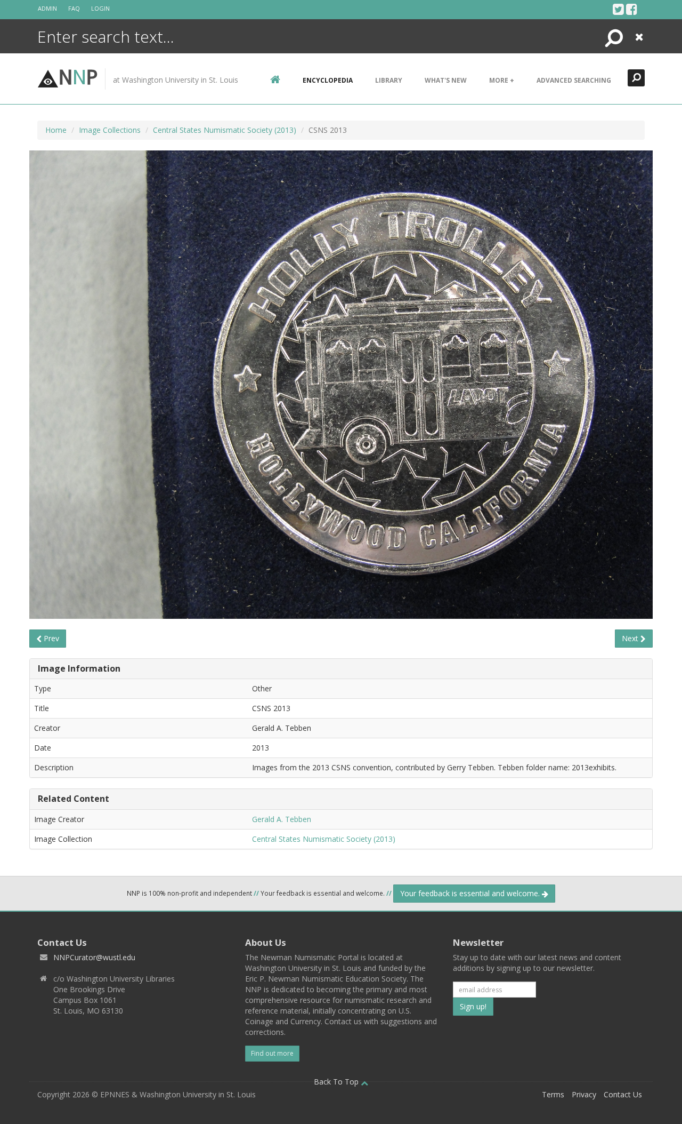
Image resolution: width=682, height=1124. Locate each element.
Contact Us (623, 1094)
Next (631, 638)
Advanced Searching (574, 80)
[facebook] (631, 9)
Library (388, 80)
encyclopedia (328, 80)
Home (56, 130)
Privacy (584, 1094)
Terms (553, 1094)
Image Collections (110, 130)
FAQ (74, 8)
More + (501, 80)
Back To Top (337, 1082)
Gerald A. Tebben (281, 819)
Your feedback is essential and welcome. (471, 893)
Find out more (272, 1053)
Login (100, 8)
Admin (47, 8)
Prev (50, 638)
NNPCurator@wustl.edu (94, 957)
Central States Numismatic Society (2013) (224, 130)
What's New (446, 80)
